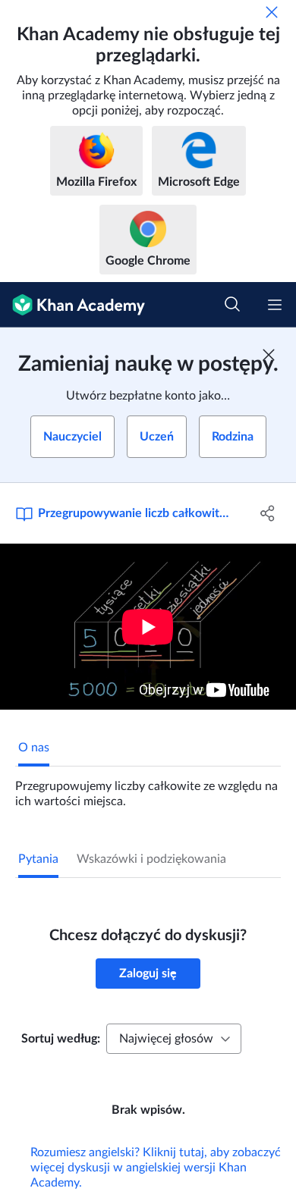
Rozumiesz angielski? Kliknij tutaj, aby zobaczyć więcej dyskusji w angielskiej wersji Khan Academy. (155, 1167)
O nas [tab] (33, 748)
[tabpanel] (148, 788)
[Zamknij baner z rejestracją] (268, 355)
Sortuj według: (60, 1039)
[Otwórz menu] (275, 305)
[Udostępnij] (267, 513)
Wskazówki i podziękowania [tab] (151, 859)
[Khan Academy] (72, 305)
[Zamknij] (272, 12)
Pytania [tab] (38, 859)
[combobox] (173, 1039)
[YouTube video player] (148, 627)
